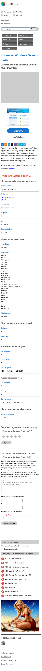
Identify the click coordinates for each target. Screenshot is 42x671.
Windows (7, 12)
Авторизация (5, 20)
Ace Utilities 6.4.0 (11, 587)
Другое (3, 199)
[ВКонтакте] (2, 144)
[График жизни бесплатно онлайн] (20, 631)
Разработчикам (7, 664)
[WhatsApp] (18, 144)
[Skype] (21, 144)
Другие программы (7, 197)
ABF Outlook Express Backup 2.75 (18, 575)
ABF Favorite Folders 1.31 (14, 563)
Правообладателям (8, 660)
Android (19, 15)
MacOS (19, 12)
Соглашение (6, 657)
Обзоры (6, 44)
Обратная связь (7, 653)
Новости (23, 35)
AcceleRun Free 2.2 (12, 583)
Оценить (6, 443)
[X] (12, 144)
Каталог (7, 40)
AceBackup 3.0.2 (11, 591)
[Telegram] (24, 144)
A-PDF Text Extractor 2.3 (14, 559)
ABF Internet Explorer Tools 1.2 (16, 567)
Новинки (23, 44)
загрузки (12, 168)
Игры (21, 40)
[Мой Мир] (9, 144)
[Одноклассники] (5, 144)
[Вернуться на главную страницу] (12, 5)
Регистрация (5, 23)
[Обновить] (9, 519)
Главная (7, 35)
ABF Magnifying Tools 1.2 (14, 571)
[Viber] (15, 144)
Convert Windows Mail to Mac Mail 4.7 (19, 596)
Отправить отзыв (9, 523)
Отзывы (7, 48)
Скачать (18, 130)
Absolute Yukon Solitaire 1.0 (15, 579)
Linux (6, 15)
